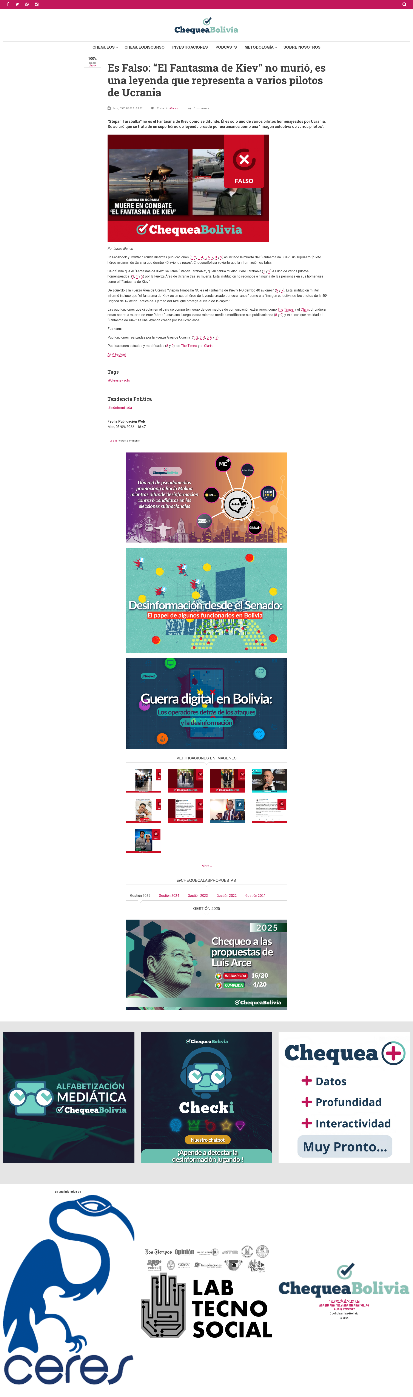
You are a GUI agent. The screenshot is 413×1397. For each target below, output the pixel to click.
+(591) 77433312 (344, 1309)
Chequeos (103, 47)
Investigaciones (190, 47)
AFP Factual (117, 354)
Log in (113, 440)
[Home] (206, 25)
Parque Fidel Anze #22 (344, 1300)
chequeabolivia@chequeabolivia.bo (344, 1305)
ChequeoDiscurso (145, 47)
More (206, 866)
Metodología (259, 47)
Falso (174, 108)
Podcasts (226, 47)
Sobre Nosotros (302, 47)
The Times (286, 309)
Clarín (305, 309)
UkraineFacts (120, 380)
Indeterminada (121, 408)
